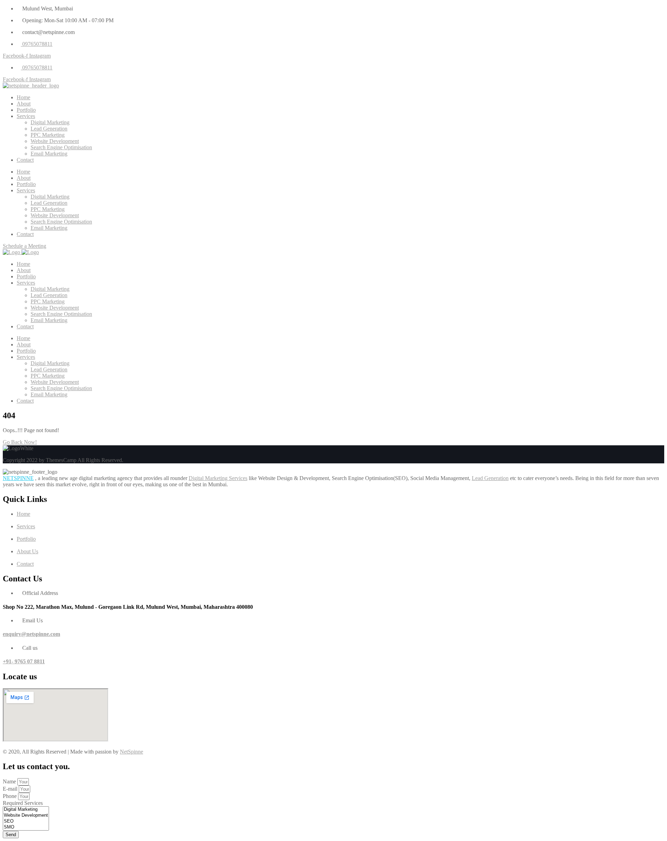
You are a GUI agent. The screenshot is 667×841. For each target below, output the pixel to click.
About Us (27, 551)
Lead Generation (49, 129)
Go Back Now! (20, 442)
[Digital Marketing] (26, 810)
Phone (10, 796)
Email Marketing (49, 154)
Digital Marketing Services (218, 478)
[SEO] (26, 821)
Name (10, 781)
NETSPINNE (18, 478)
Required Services (23, 803)
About (24, 104)
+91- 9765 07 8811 (24, 661)
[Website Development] (26, 815)
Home (23, 97)
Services (26, 116)
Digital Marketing (50, 122)
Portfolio (26, 110)
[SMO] (26, 827)
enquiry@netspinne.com (31, 634)
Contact (25, 160)
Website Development (55, 141)
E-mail (11, 789)
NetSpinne (131, 752)
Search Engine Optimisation (61, 147)
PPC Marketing (48, 135)
